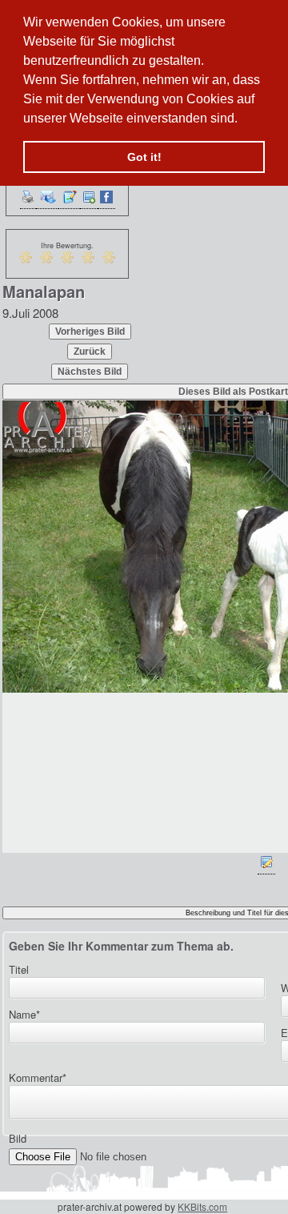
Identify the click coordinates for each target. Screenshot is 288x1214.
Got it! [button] (144, 157)
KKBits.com (202, 1206)
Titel (19, 969)
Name (24, 1014)
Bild (17, 1138)
